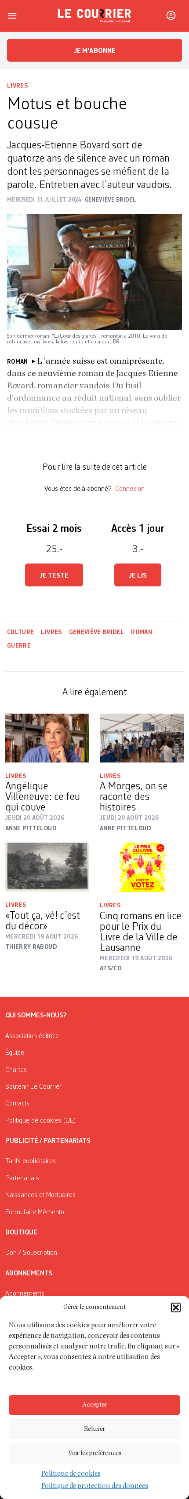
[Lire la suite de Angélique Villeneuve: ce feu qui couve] (47, 738)
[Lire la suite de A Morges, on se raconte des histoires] (142, 738)
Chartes (16, 1070)
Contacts (17, 1103)
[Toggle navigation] (12, 16)
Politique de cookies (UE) (40, 1120)
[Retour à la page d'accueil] (94, 16)
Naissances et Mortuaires (40, 1195)
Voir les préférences (94, 1453)
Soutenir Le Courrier (33, 1086)
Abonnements (24, 1293)
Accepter (94, 1405)
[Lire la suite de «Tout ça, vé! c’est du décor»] (47, 867)
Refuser (94, 1429)
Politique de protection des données (94, 1486)
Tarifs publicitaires (30, 1161)
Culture (20, 632)
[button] (175, 1307)
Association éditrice (32, 1036)
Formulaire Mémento (34, 1212)
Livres (17, 86)
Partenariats (22, 1178)
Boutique (21, 1232)
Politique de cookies (71, 1474)
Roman (141, 632)
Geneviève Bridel (96, 632)
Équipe (14, 1053)
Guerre (19, 646)
